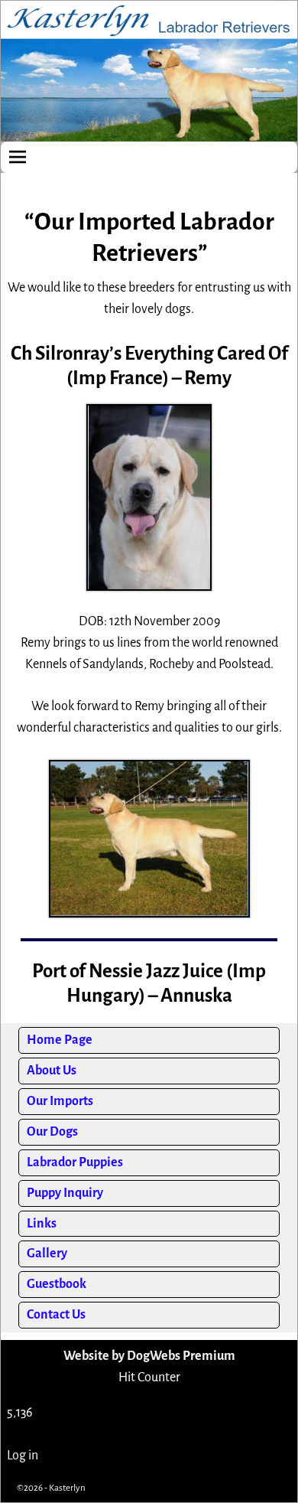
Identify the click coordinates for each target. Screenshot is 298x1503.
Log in (22, 1455)
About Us (51, 1071)
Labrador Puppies (75, 1162)
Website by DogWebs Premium (149, 1356)
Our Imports (60, 1101)
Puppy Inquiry (65, 1193)
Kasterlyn (67, 1488)
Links (42, 1224)
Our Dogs (52, 1132)
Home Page (59, 1040)
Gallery (47, 1253)
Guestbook (56, 1284)
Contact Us (56, 1315)
